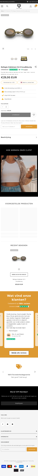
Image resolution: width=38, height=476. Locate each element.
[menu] (2, 6)
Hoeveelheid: (4, 103)
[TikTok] (12, 424)
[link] (34, 114)
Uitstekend (4, 69)
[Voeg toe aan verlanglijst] (19, 269)
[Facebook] (2, 424)
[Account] (31, 6)
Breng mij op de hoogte (19, 274)
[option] (19, 32)
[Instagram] (7, 424)
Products (8, 11)
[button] (31, 49)
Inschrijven (19, 403)
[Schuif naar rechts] (35, 372)
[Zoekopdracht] (7, 6)
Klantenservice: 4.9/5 (9, 82)
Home (2, 11)
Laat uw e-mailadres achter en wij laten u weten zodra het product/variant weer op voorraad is (18, 122)
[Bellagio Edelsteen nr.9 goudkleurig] (19, 258)
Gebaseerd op (19, 303)
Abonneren (29, 126)
